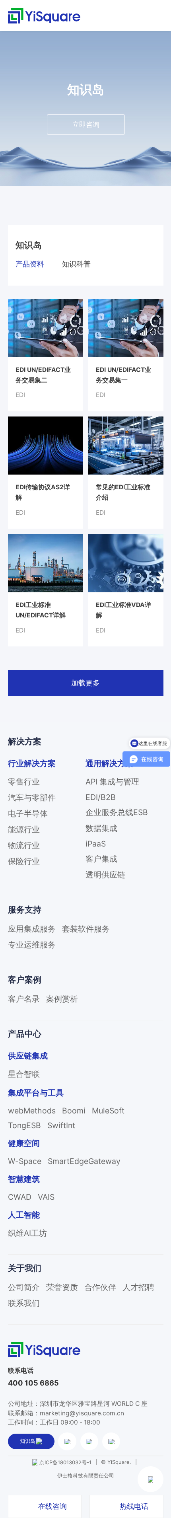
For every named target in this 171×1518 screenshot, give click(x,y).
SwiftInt (61, 1125)
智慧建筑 (24, 1179)
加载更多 (85, 682)
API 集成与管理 (112, 781)
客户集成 (101, 859)
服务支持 (24, 910)
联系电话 (20, 1370)
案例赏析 (62, 999)
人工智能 (24, 1215)
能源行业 (24, 829)
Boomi (74, 1110)
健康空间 (24, 1143)
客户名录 (24, 999)
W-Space (24, 1161)
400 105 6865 (33, 1383)
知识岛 (27, 1441)
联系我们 (24, 1303)
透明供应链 (105, 875)
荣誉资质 (62, 1287)
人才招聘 (138, 1287)
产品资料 (30, 263)
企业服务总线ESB (117, 812)
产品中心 (24, 1034)
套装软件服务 (86, 929)
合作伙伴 (100, 1287)
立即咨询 (85, 124)
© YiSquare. (116, 1462)
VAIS (46, 1197)
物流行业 (24, 845)
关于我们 (24, 1268)
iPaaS (96, 844)
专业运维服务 (32, 945)
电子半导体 (28, 813)
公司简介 (24, 1287)
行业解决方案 (32, 763)
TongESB (24, 1125)
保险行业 (24, 861)
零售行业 (24, 781)
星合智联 (24, 1074)
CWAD (19, 1197)
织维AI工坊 (27, 1233)
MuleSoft (108, 1110)
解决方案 (24, 741)
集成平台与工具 (36, 1093)
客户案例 (24, 980)
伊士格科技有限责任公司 (85, 1475)
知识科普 (76, 263)
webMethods (32, 1110)
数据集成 (101, 828)
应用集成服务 (32, 929)
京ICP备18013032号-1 (65, 1462)
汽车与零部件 (32, 797)
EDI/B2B (101, 797)
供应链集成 (28, 1056)
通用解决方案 (109, 763)
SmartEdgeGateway (84, 1161)
